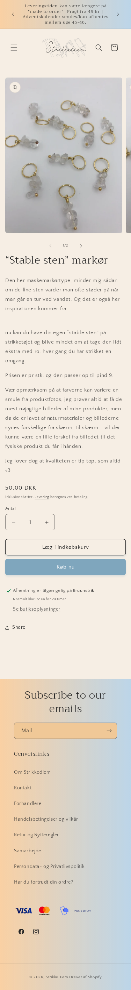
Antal (10, 508)
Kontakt (22, 788)
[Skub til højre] (81, 245)
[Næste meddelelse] (118, 14)
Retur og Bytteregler (36, 835)
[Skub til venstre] (50, 245)
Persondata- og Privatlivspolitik (49, 866)
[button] (14, 47)
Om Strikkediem (32, 772)
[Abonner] (109, 731)
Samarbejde (27, 851)
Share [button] (19, 627)
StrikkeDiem (57, 977)
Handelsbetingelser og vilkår (46, 819)
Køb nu (66, 567)
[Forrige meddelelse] (13, 14)
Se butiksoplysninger (36, 609)
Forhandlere (28, 803)
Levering (42, 497)
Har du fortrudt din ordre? (43, 882)
